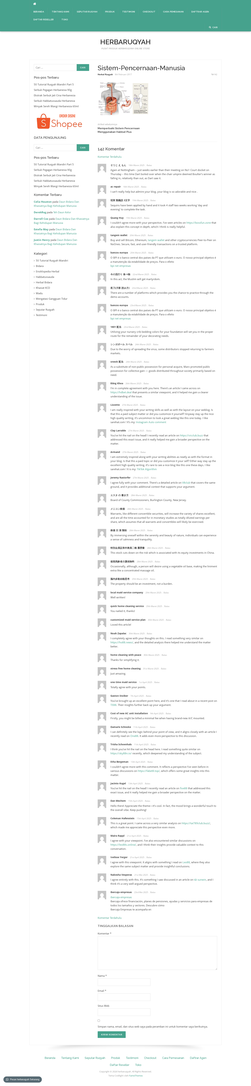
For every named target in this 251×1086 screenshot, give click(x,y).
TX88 (113, 705)
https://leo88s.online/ (123, 844)
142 (215, 74)
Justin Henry (42, 240)
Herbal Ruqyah (105, 74)
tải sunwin (200, 879)
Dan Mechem (118, 800)
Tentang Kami (60, 11)
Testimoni (128, 11)
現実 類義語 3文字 (120, 200)
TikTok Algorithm (147, 469)
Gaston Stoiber (119, 695)
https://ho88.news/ (121, 642)
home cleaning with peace (125, 654)
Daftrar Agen (200, 11)
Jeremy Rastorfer (120, 477)
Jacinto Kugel (118, 783)
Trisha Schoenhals (121, 744)
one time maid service (123, 682)
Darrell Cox (41, 218)
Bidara (40, 266)
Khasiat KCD (43, 287)
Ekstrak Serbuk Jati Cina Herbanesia (54, 95)
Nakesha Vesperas (121, 874)
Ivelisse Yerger (119, 857)
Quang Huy (117, 217)
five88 (183, 788)
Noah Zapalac (118, 633)
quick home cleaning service (127, 606)
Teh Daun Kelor (62, 212)
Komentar (104, 933)
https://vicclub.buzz (191, 435)
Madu (39, 293)
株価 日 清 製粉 (118, 530)
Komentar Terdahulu (110, 156)
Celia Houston (43, 201)
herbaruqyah (125, 42)
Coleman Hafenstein (122, 818)
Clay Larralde (118, 430)
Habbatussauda (45, 277)
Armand (115, 452)
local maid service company (126, 592)
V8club (186, 482)
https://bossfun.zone (198, 222)
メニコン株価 (117, 508)
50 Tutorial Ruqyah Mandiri (52, 260)
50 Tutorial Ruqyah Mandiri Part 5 (54, 84)
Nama (102, 975)
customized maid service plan (127, 619)
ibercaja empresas (121, 897)
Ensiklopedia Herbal (47, 271)
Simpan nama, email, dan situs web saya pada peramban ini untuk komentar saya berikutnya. (153, 1026)
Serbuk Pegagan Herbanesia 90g (53, 90)
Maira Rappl (117, 835)
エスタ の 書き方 (119, 495)
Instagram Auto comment (151, 422)
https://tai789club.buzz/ (196, 823)
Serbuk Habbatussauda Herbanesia (54, 100)
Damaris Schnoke (120, 727)
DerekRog (40, 212)
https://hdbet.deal (121, 392)
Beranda (38, 11)
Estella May (41, 229)
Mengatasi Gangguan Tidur (51, 298)
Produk (110, 11)
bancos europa (119, 252)
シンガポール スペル (121, 344)
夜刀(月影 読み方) (120, 287)
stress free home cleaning (125, 668)
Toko (64, 19)
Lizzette (115, 404)
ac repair (115, 186)
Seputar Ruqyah (87, 11)
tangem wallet (118, 235)
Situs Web (103, 1005)
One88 (134, 736)
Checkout (149, 11)
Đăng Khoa (116, 383)
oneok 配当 (116, 361)
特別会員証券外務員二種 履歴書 (127, 547)
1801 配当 (115, 326)
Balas (149, 165)
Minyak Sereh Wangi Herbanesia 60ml (56, 106)
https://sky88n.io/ (121, 753)
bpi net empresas (120, 265)
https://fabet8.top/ (149, 771)
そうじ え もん (118, 165)
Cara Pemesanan (173, 11)
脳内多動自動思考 (120, 578)
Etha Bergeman (119, 761)
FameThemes (136, 1075)
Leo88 (186, 862)
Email (102, 990)
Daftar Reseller (43, 19)
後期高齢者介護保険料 (122, 561)
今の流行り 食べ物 (120, 274)
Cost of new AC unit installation (129, 713)
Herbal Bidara (44, 282)
